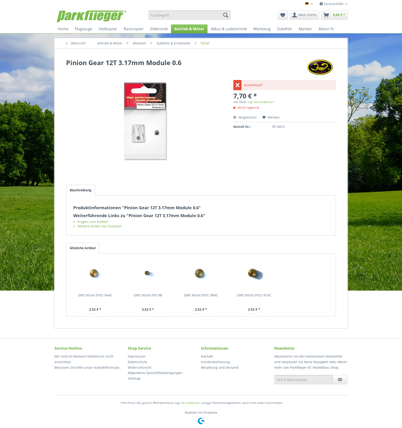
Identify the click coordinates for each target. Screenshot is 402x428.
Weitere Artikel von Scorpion (99, 226)
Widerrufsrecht (139, 367)
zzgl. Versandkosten (261, 102)
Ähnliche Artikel (83, 248)
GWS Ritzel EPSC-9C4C (254, 295)
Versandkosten (191, 403)
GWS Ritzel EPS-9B (148, 295)
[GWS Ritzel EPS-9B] (148, 274)
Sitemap (134, 378)
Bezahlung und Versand (219, 367)
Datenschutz (137, 362)
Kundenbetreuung (215, 362)
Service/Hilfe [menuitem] (333, 4)
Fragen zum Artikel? (92, 221)
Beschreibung (80, 190)
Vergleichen (247, 117)
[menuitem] (189, 15)
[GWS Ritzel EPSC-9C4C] (254, 274)
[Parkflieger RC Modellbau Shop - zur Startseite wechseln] (91, 16)
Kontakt (207, 356)
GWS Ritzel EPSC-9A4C (95, 295)
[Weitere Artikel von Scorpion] (320, 67)
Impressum (136, 356)
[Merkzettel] (283, 15)
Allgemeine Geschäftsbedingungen (155, 373)
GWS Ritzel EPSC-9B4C (201, 295)
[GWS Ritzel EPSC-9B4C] (201, 274)
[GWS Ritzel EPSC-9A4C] (95, 274)
